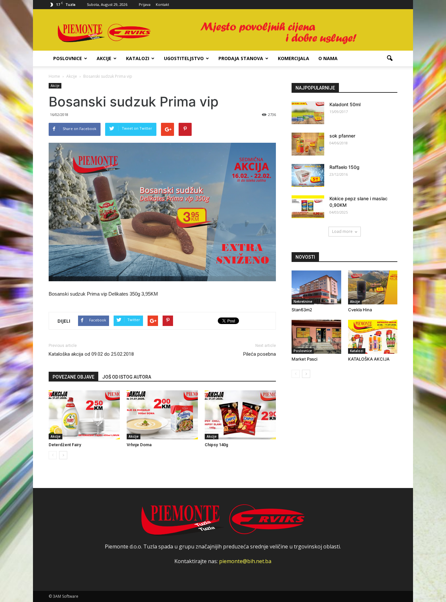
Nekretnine (303, 301)
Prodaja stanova (240, 58)
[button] (389, 58)
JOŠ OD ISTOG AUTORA (126, 377)
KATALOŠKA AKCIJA (369, 359)
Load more (342, 231)
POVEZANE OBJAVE (73, 377)
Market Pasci (304, 359)
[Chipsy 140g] (240, 414)
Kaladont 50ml (344, 104)
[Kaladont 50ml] (308, 112)
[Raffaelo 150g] (308, 175)
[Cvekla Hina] (373, 287)
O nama (328, 58)
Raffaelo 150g (344, 167)
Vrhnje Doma (139, 444)
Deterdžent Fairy (65, 444)
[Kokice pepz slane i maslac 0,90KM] (308, 206)
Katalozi (137, 58)
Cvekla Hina (360, 309)
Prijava (145, 4)
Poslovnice (67, 58)
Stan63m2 (302, 309)
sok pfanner (342, 135)
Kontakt (162, 4)
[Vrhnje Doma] (162, 414)
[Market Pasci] (316, 337)
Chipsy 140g (216, 444)
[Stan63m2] (316, 287)
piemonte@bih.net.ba (245, 561)
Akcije (104, 58)
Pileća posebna (259, 354)
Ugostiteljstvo (184, 58)
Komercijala (293, 58)
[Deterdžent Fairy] (84, 414)
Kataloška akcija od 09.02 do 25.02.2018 (91, 354)
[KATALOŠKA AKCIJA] (373, 337)
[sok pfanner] (308, 144)
